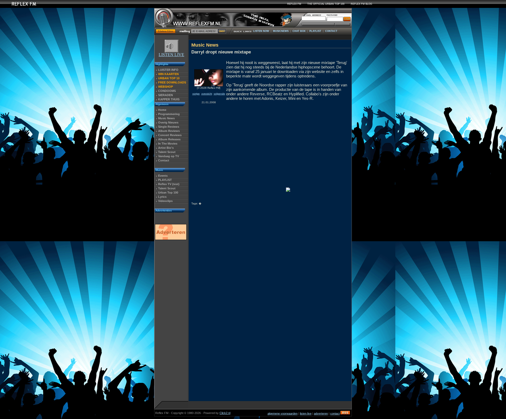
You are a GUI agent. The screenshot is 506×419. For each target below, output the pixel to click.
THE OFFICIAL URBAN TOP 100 (325, 4)
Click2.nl (225, 413)
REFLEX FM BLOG (361, 4)
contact (335, 413)
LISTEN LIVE (171, 54)
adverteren (321, 413)
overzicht (206, 93)
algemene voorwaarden (282, 413)
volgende (219, 93)
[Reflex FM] (20, 6)
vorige (196, 93)
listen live (306, 413)
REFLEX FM (294, 4)
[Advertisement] (170, 322)
